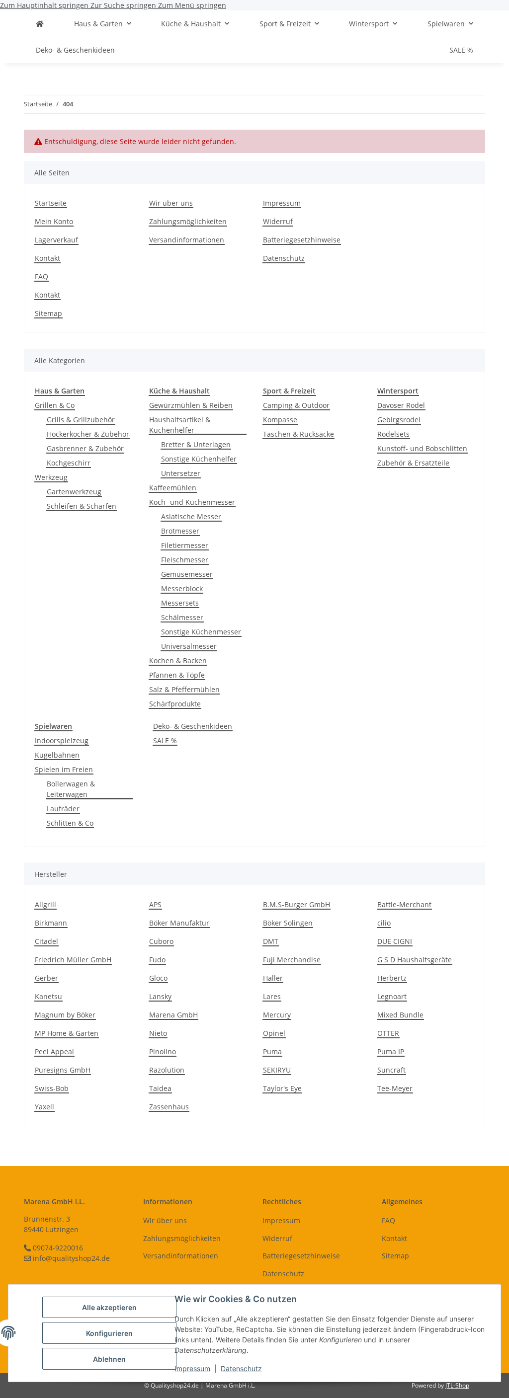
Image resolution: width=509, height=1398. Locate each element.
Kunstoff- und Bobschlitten (422, 448)
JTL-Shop (457, 1385)
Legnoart (392, 996)
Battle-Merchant (404, 904)
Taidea (160, 1088)
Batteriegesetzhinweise (301, 239)
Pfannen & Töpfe (177, 675)
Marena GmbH (173, 1014)
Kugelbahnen (57, 755)
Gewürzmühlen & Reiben (191, 405)
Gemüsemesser (187, 574)
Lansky (160, 996)
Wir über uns (171, 203)
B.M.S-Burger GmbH (296, 904)
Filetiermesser (184, 545)
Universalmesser (189, 646)
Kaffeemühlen (172, 487)
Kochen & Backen (178, 660)
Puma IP (390, 1051)
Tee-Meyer (395, 1088)
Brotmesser (180, 531)
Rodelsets (393, 434)
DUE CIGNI (394, 941)
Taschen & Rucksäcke (298, 434)
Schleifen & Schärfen (81, 506)
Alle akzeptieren (109, 1307)
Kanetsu (48, 996)
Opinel (274, 1033)
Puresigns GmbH (62, 1070)
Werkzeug (51, 477)
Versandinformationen (186, 239)
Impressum (192, 1368)
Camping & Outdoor (296, 405)
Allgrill (45, 904)
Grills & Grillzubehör (81, 419)
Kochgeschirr (68, 462)
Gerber (46, 978)
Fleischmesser (184, 559)
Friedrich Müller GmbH (73, 959)
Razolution (166, 1070)
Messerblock (182, 588)
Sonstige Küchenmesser (201, 631)
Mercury (277, 1014)
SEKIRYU (277, 1070)
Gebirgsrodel (399, 419)
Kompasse (280, 419)
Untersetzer (180, 473)
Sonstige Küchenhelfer (199, 459)
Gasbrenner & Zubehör (85, 448)
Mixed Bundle (400, 1014)
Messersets (180, 603)
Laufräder (63, 808)
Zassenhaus (169, 1106)
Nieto (158, 1033)
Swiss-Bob (52, 1088)
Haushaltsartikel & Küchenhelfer (179, 425)
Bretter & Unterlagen (196, 444)
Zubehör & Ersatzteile (413, 462)
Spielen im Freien (64, 769)
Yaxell (44, 1106)
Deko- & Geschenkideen (192, 726)
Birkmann (51, 923)
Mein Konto (54, 221)
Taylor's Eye (282, 1088)
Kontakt (47, 258)
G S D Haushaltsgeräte (414, 959)
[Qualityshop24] (40, 23)
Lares (272, 996)
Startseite (51, 203)
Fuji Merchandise (292, 959)
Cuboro (161, 941)
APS (155, 904)
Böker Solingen (288, 923)
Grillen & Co (55, 405)
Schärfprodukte (175, 703)
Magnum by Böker (65, 1014)
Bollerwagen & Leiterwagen (71, 789)
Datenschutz (241, 1368)
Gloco (158, 978)
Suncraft (391, 1070)
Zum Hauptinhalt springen (45, 5)
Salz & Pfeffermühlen (184, 689)
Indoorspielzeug (61, 740)
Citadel (46, 941)
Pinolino (162, 1051)
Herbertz (392, 978)
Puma (272, 1051)
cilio (384, 923)
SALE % (165, 740)
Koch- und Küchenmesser (192, 502)
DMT (270, 941)
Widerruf (278, 221)
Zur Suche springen (124, 5)
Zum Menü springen (192, 5)
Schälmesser (182, 617)
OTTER (388, 1033)
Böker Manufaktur (179, 923)
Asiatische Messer (191, 516)
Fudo (157, 959)
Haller (273, 978)
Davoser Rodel (401, 405)
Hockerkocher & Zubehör (88, 434)
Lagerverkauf (56, 239)
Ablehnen (109, 1359)
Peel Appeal (54, 1051)
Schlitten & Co (70, 823)
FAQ (41, 276)
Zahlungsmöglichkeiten (188, 221)
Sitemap (48, 313)
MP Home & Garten (66, 1033)
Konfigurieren (109, 1333)
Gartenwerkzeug (74, 491)
